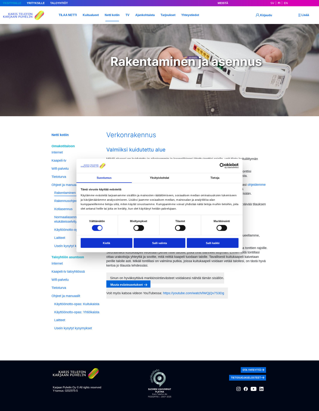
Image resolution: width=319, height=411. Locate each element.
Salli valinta (159, 242)
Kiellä (106, 242)
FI (279, 3)
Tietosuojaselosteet (246, 377)
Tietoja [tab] (214, 177)
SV (272, 3)
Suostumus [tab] (104, 177)
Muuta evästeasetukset (126, 284)
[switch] (138, 228)
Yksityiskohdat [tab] (159, 177)
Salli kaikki (212, 242)
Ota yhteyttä (252, 370)
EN (286, 3)
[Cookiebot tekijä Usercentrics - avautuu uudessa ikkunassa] (222, 166)
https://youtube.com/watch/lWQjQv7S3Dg (193, 293)
